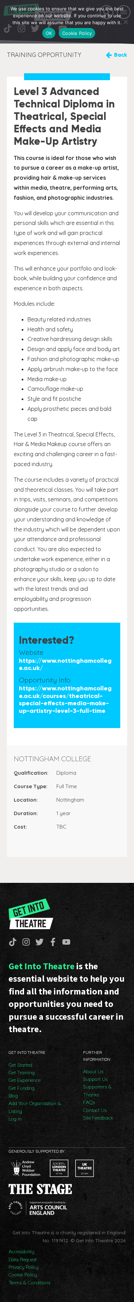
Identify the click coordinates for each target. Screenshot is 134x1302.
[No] (125, 21)
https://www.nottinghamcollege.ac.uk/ (65, 664)
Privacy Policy (23, 1267)
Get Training (22, 1072)
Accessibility (21, 1251)
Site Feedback (98, 1118)
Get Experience (25, 1080)
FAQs (89, 1102)
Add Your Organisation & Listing (35, 1107)
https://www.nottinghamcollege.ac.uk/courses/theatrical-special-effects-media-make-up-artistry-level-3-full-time (65, 700)
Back (120, 54)
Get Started (20, 1065)
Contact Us (95, 1110)
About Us (93, 1071)
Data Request (23, 1259)
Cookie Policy (23, 1275)
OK (49, 33)
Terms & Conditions (29, 1283)
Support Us (95, 1079)
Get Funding (22, 1088)
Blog (13, 1096)
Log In (15, 1119)
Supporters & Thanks (97, 1090)
